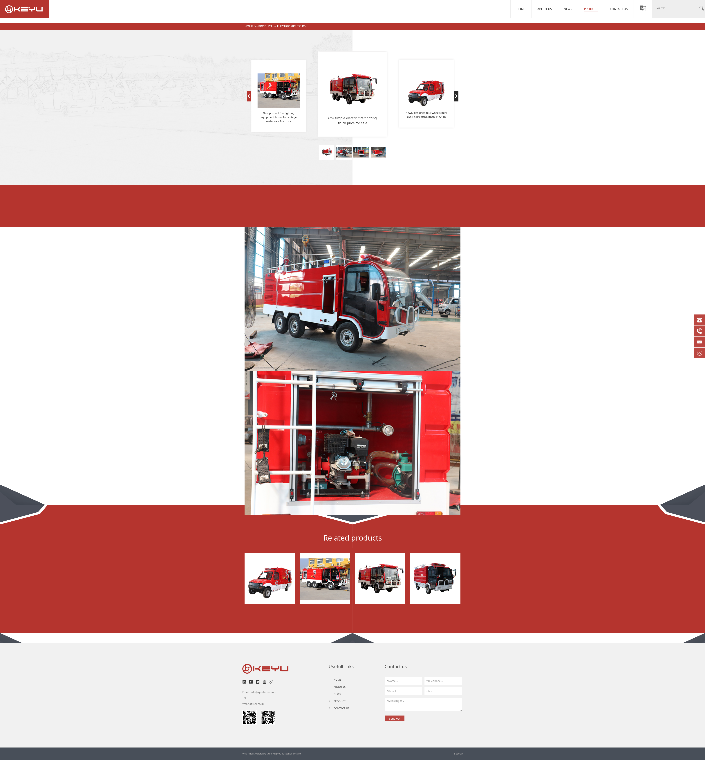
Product (591, 9)
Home (520, 9)
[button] (248, 96)
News (568, 9)
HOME (337, 679)
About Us (544, 9)
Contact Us (619, 9)
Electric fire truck (292, 26)
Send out (394, 718)
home (249, 26)
